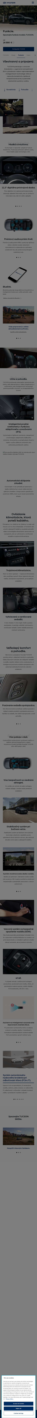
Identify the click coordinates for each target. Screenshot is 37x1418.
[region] (19, 1396)
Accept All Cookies (18, 1403)
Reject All (18, 1408)
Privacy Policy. (9, 1399)
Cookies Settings (18, 1413)
